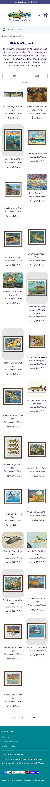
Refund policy (8, 746)
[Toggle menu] (3, 15)
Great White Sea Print (37, 647)
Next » (33, 717)
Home (4, 36)
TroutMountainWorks (23, 780)
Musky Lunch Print (13, 159)
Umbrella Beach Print (37, 153)
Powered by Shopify (39, 780)
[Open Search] (4, 29)
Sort (37, 75)
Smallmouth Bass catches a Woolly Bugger (37, 310)
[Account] (39, 14)
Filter (13, 75)
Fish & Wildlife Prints (16, 36)
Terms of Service (10, 741)
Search (5, 737)
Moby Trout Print (37, 193)
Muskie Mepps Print (37, 468)
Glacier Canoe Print (13, 208)
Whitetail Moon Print (37, 512)
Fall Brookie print (13, 257)
